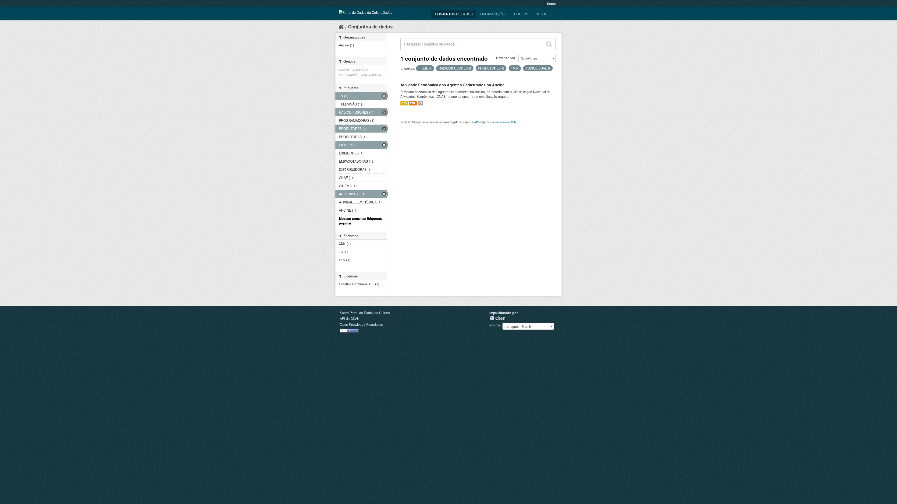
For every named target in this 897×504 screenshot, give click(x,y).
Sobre (541, 14)
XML (413, 103)
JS (420, 103)
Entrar (551, 3)
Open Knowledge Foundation (361, 324)
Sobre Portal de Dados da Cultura (365, 312)
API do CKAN (350, 318)
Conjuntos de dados (454, 14)
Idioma (494, 325)
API (476, 122)
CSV (404, 103)
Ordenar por (505, 58)
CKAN (497, 317)
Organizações (493, 14)
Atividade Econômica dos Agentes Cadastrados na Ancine (452, 85)
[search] (549, 44)
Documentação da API (500, 122)
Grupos (521, 14)
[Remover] (430, 68)
